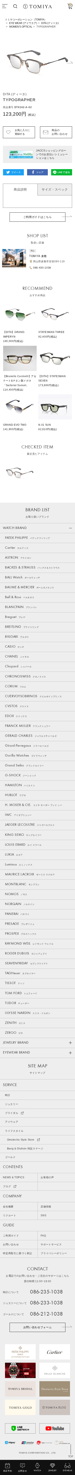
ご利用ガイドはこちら (37, 217)
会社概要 (8, 1206)
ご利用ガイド (11, 1235)
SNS (43, 1215)
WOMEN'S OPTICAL (20, 26)
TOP (70, 1456)
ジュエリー (11, 1104)
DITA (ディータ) (50, 23)
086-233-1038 (46, 1303)
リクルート (9, 1215)
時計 (7, 1095)
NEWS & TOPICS (13, 1177)
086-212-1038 (46, 1314)
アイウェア (11, 1121)
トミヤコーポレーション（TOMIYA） (26, 19)
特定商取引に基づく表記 (17, 1253)
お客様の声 (47, 1177)
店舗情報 (46, 1206)
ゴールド (10, 1157)
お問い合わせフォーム (37, 1327)
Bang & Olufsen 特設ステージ (25, 1148)
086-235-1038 (46, 1292)
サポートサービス (51, 1244)
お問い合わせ (11, 1244)
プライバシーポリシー (54, 1253)
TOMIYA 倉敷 (38, 256)
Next (70, 62)
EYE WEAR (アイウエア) (23, 23)
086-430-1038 (42, 267)
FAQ (43, 1235)
